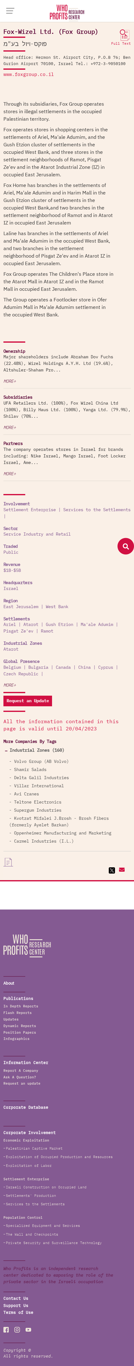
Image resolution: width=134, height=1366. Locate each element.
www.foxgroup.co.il (28, 74)
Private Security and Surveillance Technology (54, 1243)
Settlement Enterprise (29, 510)
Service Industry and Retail (37, 534)
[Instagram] (17, 1330)
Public (10, 552)
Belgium (12, 667)
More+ (9, 381)
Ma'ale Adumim (97, 625)
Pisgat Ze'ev (18, 631)
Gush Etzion (59, 625)
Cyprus (105, 667)
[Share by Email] (121, 870)
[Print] (8, 862)
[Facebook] (6, 1330)
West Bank (57, 607)
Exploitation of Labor (29, 1165)
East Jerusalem (20, 607)
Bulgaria (38, 667)
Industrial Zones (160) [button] (37, 750)
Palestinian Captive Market (34, 1148)
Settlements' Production (31, 1195)
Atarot (30, 625)
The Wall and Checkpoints (32, 1234)
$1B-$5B (12, 570)
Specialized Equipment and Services (43, 1225)
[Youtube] (28, 1330)
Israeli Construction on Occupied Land (46, 1187)
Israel (10, 589)
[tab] (67, 750)
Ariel (9, 625)
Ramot (47, 631)
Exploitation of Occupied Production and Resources (59, 1157)
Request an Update (28, 701)
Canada (63, 667)
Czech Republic (20, 674)
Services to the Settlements (97, 510)
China (84, 667)
